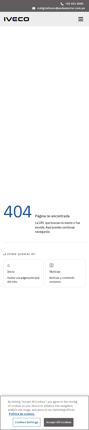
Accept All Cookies (58, 422)
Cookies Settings (26, 422)
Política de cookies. (22, 414)
